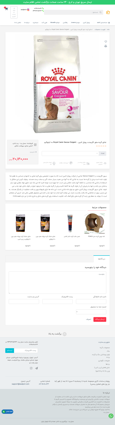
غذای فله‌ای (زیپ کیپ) (102, 368)
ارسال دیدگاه (99, 319)
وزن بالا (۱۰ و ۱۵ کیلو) (103, 371)
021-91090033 (44, 384)
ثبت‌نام (9, 350)
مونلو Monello (55, 23)
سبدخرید (35, 23)
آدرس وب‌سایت (33, 297)
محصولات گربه (105, 348)
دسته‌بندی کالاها (102, 23)
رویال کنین (86, 23)
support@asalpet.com (20, 384)
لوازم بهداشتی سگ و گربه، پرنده (101, 356)
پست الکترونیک (67, 297)
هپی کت (44, 23)
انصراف (88, 319)
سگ (108, 351)
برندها (108, 364)
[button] (7, 8)
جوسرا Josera (75, 23)
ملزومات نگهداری (104, 361)
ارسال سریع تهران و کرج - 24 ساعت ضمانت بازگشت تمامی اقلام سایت (57, 2)
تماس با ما (17, 23)
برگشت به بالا (55, 334)
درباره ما (26, 23)
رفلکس (65, 23)
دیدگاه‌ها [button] (101, 259)
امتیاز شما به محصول (98, 307)
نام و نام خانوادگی (99, 297)
